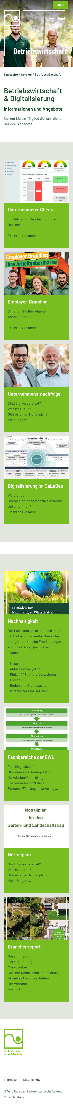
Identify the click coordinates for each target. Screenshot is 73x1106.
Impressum (11, 1079)
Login (60, 4)
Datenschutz (31, 1079)
